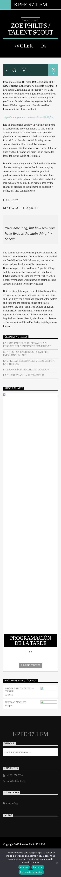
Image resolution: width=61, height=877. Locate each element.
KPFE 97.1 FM (30, 4)
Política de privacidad (31, 872)
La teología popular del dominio (26, 369)
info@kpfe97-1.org (16, 781)
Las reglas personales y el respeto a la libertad (28, 362)
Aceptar (24, 867)
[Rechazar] (57, 862)
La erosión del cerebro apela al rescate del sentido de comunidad (27, 345)
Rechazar (38, 867)
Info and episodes (30, 665)
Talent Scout (30, 20)
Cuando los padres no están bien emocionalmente (26, 353)
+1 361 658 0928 (15, 775)
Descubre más (9, 803)
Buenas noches (15, 702)
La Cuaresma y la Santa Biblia (24, 375)
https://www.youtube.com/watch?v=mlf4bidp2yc (29, 117)
